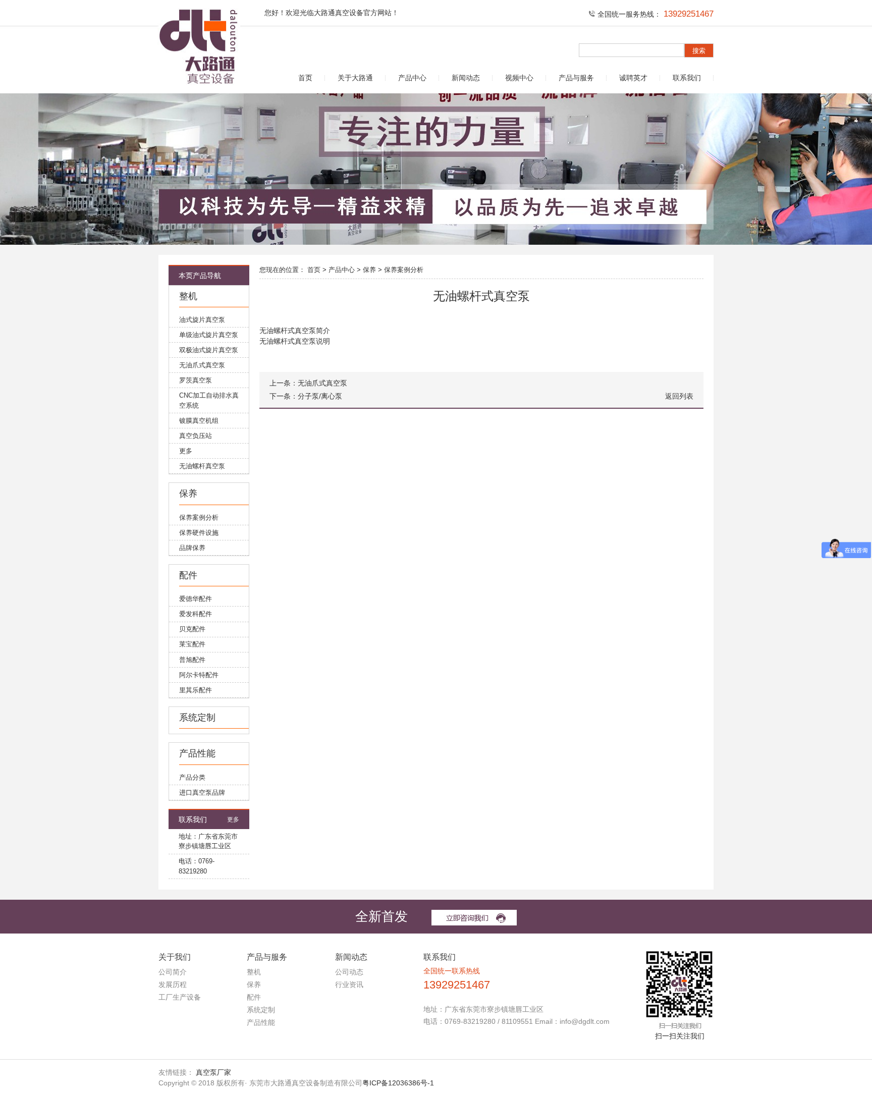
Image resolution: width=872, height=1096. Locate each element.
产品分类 (192, 777)
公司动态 (349, 972)
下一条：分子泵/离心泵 (305, 396)
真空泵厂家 (213, 1072)
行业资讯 (349, 984)
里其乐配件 (195, 690)
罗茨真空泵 (195, 380)
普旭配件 (192, 660)
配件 (188, 575)
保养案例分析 (199, 517)
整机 (188, 296)
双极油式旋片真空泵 (208, 350)
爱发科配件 (195, 614)
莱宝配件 (192, 644)
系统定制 (197, 718)
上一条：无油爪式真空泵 (308, 383)
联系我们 (687, 78)
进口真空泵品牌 (202, 792)
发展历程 (172, 984)
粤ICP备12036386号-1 (398, 1083)
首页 (305, 78)
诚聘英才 (633, 78)
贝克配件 (192, 629)
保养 (188, 493)
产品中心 (412, 78)
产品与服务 (576, 78)
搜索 (698, 50)
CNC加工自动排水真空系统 (209, 400)
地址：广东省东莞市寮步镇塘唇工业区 (208, 841)
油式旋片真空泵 (202, 319)
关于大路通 (355, 78)
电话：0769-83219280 (196, 866)
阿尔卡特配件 (199, 675)
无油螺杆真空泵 (202, 466)
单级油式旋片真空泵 (208, 335)
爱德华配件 (195, 598)
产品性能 (197, 753)
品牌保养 (192, 548)
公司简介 (172, 972)
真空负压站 (195, 436)
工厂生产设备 (179, 997)
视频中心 (519, 78)
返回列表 (679, 396)
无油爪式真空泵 (202, 365)
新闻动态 (466, 78)
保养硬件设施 (199, 532)
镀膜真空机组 (199, 420)
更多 (185, 451)
